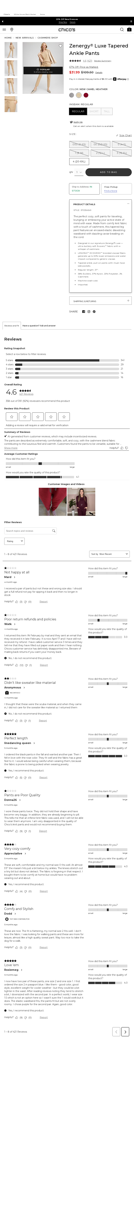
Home (8, 37)
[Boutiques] (12, 29)
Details (98, 72)
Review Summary (102, 61)
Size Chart (125, 135)
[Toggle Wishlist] (60, 46)
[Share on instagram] (89, 311)
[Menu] (4, 29)
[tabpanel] (67, 683)
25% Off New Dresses (67, 19)
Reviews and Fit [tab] (11, 325)
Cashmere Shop (48, 37)
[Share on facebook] (83, 311)
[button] (129, 29)
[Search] (122, 29)
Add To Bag (108, 172)
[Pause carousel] (131, 21)
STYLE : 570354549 (82, 210)
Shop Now (63, 22)
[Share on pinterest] (94, 311)
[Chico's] (67, 29)
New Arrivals (25, 37)
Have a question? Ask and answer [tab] (39, 325)
